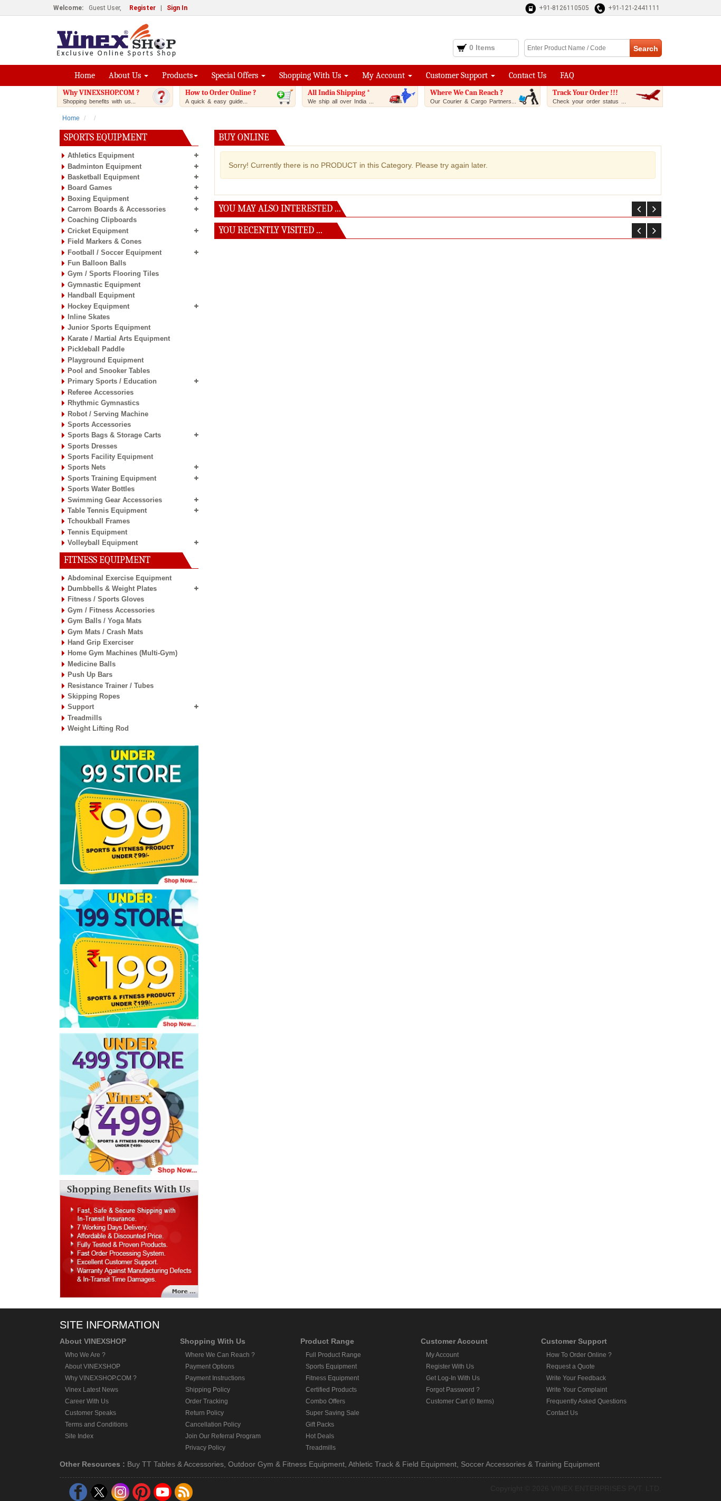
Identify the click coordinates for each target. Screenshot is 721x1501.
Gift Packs (320, 1424)
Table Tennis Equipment (107, 510)
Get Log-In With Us (453, 1378)
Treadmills (85, 718)
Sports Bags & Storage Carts (114, 435)
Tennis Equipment (97, 532)
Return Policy (204, 1413)
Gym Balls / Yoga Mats (104, 621)
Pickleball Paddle (96, 349)
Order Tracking (206, 1401)
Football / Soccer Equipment (115, 252)
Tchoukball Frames (99, 521)
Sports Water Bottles (101, 489)
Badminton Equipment (104, 166)
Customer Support (458, 75)
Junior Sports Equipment (109, 327)
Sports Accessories (99, 424)
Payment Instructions (215, 1378)
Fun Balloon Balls (97, 263)
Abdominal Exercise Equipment (120, 578)
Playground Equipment (106, 360)
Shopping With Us (311, 75)
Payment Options (209, 1366)
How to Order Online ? (220, 96)
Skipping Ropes (94, 696)
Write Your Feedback (576, 1378)
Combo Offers (325, 1401)
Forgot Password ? (453, 1389)
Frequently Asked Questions (586, 1401)
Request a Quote (570, 1366)
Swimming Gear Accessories (115, 500)
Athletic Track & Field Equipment (402, 1464)
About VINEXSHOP (92, 1366)
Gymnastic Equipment (104, 285)
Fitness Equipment (332, 1378)
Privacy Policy (205, 1447)
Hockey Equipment (98, 306)
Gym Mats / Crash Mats (105, 632)
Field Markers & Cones (104, 241)
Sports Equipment (331, 1366)
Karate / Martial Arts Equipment (119, 338)
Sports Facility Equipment (110, 457)
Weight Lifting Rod (98, 728)
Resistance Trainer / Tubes (111, 686)
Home (84, 75)
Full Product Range (333, 1355)
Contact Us (527, 75)
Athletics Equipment (101, 155)
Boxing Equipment (98, 199)
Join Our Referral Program (223, 1436)
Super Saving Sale (332, 1413)
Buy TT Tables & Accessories (175, 1464)
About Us (126, 75)
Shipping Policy (207, 1389)
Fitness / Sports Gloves (106, 599)
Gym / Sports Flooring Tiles (113, 274)
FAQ (567, 75)
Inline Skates (89, 317)
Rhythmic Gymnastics (103, 403)
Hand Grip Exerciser (101, 642)
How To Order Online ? (579, 1355)
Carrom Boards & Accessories (117, 209)
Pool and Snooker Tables (109, 371)
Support (81, 707)
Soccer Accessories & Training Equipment (530, 1464)
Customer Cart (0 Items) (460, 1401)
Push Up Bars (90, 674)
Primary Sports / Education (112, 381)
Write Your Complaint (576, 1389)
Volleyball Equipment (103, 543)
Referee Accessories (101, 392)
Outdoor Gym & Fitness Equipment (286, 1464)
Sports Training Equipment (112, 478)
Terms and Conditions (96, 1424)
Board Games (90, 188)
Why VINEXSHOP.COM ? (101, 96)
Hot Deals (320, 1436)
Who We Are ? (85, 1355)
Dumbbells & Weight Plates (112, 588)
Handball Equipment (101, 295)
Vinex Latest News (91, 1389)
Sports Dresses (92, 446)
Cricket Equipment (98, 231)
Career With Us (87, 1401)
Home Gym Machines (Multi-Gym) (122, 653)
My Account (384, 75)
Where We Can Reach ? (473, 96)
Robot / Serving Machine (108, 414)
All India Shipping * (341, 96)
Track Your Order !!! (589, 96)
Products (177, 75)
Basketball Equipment (103, 177)
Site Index (79, 1436)
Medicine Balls (92, 664)
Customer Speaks (90, 1413)
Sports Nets (87, 467)
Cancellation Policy (213, 1424)
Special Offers (236, 75)
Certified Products (331, 1389)
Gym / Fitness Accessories (111, 610)
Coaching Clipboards (102, 220)
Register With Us (450, 1366)
